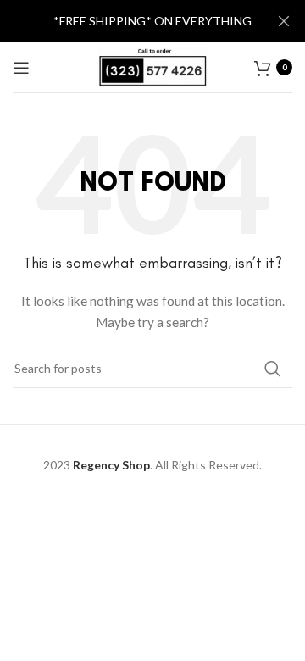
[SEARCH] (272, 368)
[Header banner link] (127, 21)
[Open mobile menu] (21, 68)
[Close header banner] (284, 21)
